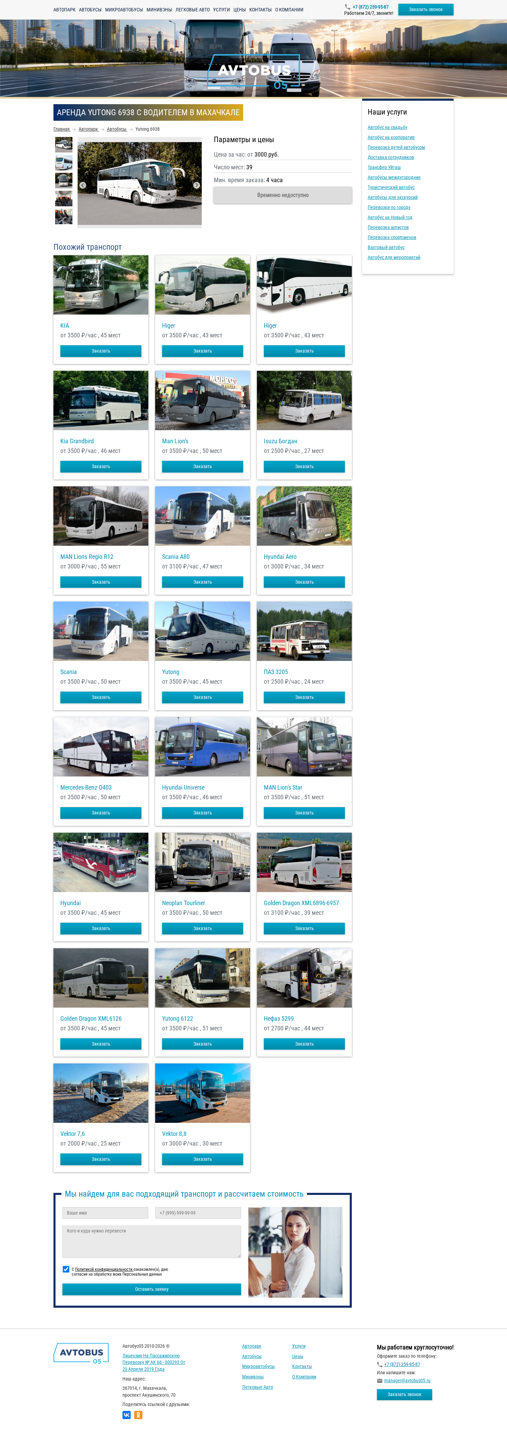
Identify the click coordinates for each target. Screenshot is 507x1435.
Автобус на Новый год (390, 217)
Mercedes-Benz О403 (86, 787)
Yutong (170, 672)
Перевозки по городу (389, 207)
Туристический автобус (391, 187)
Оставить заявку (152, 1289)
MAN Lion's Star (283, 787)
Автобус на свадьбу (387, 127)
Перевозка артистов (388, 227)
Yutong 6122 (177, 1019)
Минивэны (159, 9)
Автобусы (90, 9)
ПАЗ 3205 (276, 672)
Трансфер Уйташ (384, 167)
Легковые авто (193, 9)
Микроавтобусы (124, 9)
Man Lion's (175, 441)
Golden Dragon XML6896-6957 (301, 903)
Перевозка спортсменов (392, 237)
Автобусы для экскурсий (393, 197)
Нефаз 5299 (279, 1019)
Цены (239, 9)
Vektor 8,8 (174, 1134)
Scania (68, 672)
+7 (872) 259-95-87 (371, 7)
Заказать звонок (426, 9)
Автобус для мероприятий (394, 257)
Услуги (221, 9)
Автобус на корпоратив (391, 137)
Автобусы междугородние (394, 177)
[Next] (196, 185)
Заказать (101, 351)
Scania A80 (176, 557)
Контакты (260, 9)
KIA (64, 326)
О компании (289, 9)
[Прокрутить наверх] (22, 1419)
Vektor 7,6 (72, 1134)
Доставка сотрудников (391, 157)
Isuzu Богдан (280, 441)
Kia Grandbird (77, 441)
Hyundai (70, 903)
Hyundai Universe (183, 787)
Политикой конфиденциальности (104, 1269)
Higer (168, 326)
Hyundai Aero (280, 557)
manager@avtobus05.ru (407, 1380)
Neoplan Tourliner (183, 903)
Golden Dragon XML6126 (91, 1019)
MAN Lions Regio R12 (86, 557)
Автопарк (64, 9)
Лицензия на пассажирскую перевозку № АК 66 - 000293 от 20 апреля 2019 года (153, 1362)
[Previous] (82, 185)
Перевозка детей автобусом (396, 147)
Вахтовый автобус (386, 247)
